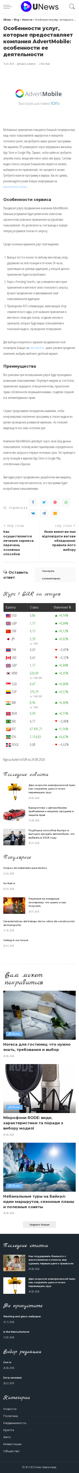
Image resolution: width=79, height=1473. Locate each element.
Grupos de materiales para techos (25, 867)
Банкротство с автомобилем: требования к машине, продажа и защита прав (51, 811)
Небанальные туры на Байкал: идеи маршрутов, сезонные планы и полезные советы (38, 1201)
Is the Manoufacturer (16, 1331)
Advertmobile (37, 347)
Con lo (7, 1362)
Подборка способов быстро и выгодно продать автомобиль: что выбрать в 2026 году (52, 834)
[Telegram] (44, 513)
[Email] (55, 513)
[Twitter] (44, 502)
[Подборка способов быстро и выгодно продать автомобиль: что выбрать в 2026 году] (14, 837)
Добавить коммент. (26, 63)
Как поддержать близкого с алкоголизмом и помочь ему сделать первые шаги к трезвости (51, 1260)
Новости (14, 1034)
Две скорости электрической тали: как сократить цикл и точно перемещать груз (52, 789)
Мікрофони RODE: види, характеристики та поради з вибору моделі (33, 1122)
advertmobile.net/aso (15, 186)
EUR (24, 759)
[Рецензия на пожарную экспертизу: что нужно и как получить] (14, 905)
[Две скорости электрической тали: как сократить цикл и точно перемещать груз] (14, 792)
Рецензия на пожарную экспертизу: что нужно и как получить (47, 902)
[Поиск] (71, 6)
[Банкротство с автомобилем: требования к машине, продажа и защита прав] (14, 814)
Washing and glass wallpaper (22, 1316)
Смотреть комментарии (51, 574)
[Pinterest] (55, 502)
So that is (9, 883)
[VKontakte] (33, 513)
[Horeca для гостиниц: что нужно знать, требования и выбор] (39, 1015)
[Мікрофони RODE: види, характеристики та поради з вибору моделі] (39, 1088)
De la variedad (12, 1377)
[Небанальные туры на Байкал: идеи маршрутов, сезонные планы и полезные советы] (39, 1167)
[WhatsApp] (66, 502)
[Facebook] (33, 502)
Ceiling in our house (15, 940)
